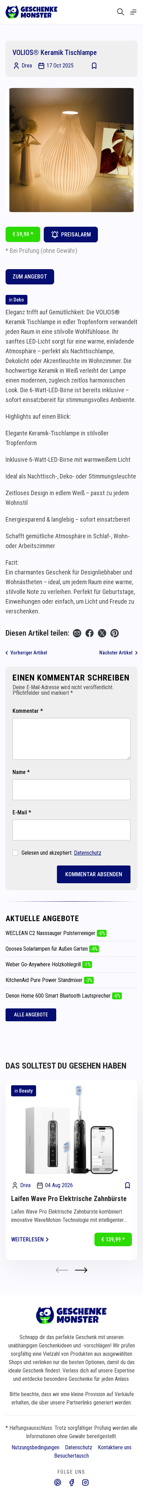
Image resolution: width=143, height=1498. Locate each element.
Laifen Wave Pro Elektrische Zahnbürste (69, 1198)
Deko (19, 300)
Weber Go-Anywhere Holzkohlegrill (48, 964)
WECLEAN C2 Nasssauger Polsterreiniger (55, 933)
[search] (120, 12)
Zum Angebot (29, 276)
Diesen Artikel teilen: (37, 633)
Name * (21, 772)
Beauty (26, 1091)
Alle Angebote (31, 1014)
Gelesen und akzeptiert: (61, 852)
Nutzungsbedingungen (35, 1447)
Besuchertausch (71, 1455)
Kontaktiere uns (115, 1447)
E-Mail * (21, 812)
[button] (81, 1270)
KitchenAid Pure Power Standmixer (49, 980)
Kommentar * (27, 711)
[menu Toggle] (133, 12)
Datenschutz (87, 852)
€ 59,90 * (22, 234)
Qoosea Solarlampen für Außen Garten (52, 948)
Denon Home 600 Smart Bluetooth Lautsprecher (63, 995)
